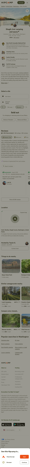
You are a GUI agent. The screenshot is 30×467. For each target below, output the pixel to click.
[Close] (15, 233)
